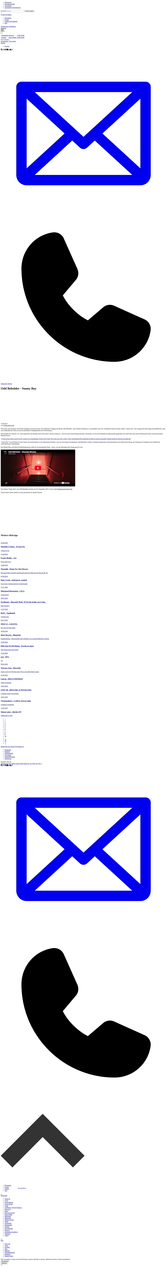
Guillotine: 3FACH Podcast (13, 1207)
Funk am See (9, 1204)
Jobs (6, 1249)
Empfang (7, 1254)
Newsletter (8, 755)
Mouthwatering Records (64, 489)
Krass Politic (12, 37)
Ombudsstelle (9, 753)
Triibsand (7, 1234)
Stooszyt (11, 35)
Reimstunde (8, 1225)
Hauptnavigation (10, 4)
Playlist (7, 46)
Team (6, 1245)
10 (5, 736)
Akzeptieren (5, 1261)
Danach (3, 37)
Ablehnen (4, 1263)
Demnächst (4, 35)
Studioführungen (10, 757)
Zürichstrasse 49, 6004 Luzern (10, 763)
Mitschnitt (8, 1216)
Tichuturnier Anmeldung (8, 26)
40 (5, 740)
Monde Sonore (9, 1220)
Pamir (6, 1221)
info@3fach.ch (24, 763)
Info (6, 23)
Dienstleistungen (10, 1252)
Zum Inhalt (8, 6)
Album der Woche (6, 384)
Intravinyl (8, 1209)
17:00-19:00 (20, 35)
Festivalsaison (9, 1202)
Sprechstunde (9, 1228)
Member (7, 1251)
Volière (11, 21)
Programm (8, 18)
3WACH (7, 1199)
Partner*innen (9, 1256)
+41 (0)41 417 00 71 (35, 763)
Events (7, 20)
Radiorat (7, 751)
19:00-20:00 (20, 37)
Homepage (8, 2)
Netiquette (8, 750)
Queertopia (8, 1223)
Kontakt (7, 1247)
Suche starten (29, 11)
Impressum (8, 758)
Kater (6, 1211)
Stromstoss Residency (11, 1232)
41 (5, 741)
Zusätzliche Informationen (13, 7)
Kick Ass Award (10, 1213)
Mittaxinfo (8, 1218)
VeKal (7, 1235)
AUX (6, 1200)
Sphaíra (7, 1227)
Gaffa (6, 1206)
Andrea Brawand (8, 425)
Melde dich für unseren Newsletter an (12, 746)
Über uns (7, 1244)
